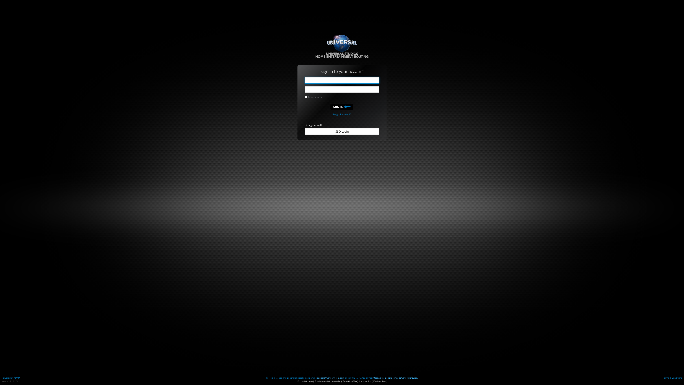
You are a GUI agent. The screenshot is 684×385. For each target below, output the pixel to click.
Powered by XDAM (11, 377)
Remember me (315, 97)
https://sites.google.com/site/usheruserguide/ (395, 377)
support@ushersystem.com (330, 377)
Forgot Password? (342, 114)
